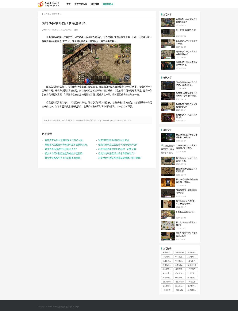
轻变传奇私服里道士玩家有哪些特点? (116, 153)
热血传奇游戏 (168, 261)
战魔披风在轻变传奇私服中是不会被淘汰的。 (67, 144)
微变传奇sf (167, 282)
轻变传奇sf (108, 4)
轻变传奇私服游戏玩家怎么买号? (61, 149)
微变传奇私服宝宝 (193, 253)
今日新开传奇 (180, 257)
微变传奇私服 (81, 4)
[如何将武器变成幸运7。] (168, 212)
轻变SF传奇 (167, 278)
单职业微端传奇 (168, 273)
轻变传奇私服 (180, 269)
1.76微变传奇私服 (180, 261)
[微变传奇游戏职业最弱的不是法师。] (168, 169)
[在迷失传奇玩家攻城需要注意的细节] (168, 233)
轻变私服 (179, 290)
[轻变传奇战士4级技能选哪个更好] (168, 190)
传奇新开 (192, 269)
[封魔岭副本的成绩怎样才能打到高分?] (168, 19)
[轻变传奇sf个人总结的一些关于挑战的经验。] (168, 201)
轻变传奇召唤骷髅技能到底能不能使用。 (65, 153)
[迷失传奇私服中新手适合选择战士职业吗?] (168, 135)
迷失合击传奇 (180, 286)
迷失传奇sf (180, 282)
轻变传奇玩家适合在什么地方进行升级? (117, 144)
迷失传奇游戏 (168, 269)
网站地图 (76, 307)
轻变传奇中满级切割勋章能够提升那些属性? (119, 157)
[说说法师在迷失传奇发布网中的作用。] (168, 62)
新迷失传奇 (179, 253)
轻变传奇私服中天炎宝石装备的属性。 (63, 157)
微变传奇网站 (193, 278)
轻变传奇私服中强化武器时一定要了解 (117, 149)
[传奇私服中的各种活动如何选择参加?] (168, 104)
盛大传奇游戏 (193, 286)
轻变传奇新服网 (193, 257)
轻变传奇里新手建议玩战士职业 (113, 140)
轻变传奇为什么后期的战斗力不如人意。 (65, 140)
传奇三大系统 (193, 273)
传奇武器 (192, 282)
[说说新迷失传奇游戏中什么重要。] (168, 41)
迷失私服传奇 (180, 265)
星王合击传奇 (168, 286)
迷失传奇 (95, 4)
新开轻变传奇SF (180, 273)
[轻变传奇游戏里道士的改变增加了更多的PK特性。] (168, 93)
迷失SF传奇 (192, 290)
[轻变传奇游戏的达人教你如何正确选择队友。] (168, 83)
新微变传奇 (192, 265)
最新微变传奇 (168, 253)
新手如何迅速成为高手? (186, 30)
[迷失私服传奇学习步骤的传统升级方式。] (168, 52)
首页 (69, 4)
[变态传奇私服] (48, 2)
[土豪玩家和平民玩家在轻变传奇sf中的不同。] (168, 146)
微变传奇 (167, 257)
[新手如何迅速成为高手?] (168, 30)
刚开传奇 (167, 290)
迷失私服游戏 (168, 265)
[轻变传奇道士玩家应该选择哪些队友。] (168, 158)
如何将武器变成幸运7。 (186, 211)
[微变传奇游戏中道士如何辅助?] (168, 223)
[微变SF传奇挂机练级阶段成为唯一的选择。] (168, 180)
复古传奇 (192, 261)
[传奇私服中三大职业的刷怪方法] (168, 115)
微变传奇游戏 (180, 278)
